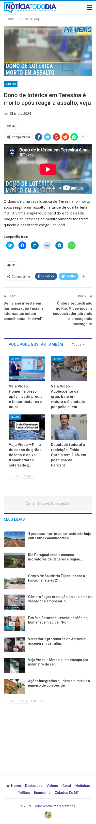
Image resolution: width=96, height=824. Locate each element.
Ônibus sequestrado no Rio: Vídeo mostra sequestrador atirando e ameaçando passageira (72, 313)
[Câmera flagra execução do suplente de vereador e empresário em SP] (14, 602)
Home (16, 786)
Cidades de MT (67, 793)
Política (23, 793)
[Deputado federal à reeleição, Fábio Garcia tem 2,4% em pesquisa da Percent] (69, 427)
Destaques (33, 786)
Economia (42, 793)
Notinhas (82, 786)
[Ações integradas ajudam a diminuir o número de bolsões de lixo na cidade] (14, 686)
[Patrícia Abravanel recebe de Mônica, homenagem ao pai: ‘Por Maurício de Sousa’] (14, 623)
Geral (66, 786)
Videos (10, 84)
